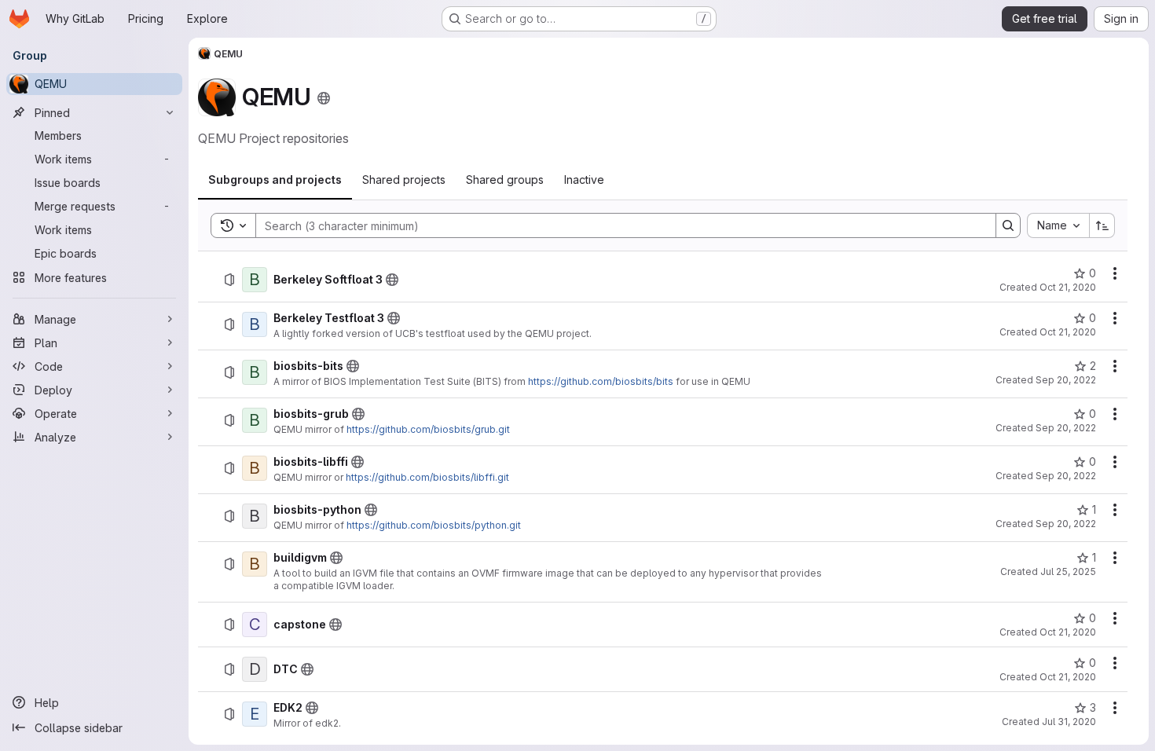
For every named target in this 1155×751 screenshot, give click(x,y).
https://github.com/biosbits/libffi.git (427, 477)
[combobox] (1058, 225)
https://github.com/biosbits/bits (600, 381)
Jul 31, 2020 (1069, 721)
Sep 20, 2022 (1066, 380)
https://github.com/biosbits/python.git (433, 525)
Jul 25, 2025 (1068, 571)
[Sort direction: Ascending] (1102, 225)
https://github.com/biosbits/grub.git (428, 429)
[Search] (1008, 225)
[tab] (275, 180)
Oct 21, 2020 (1068, 287)
